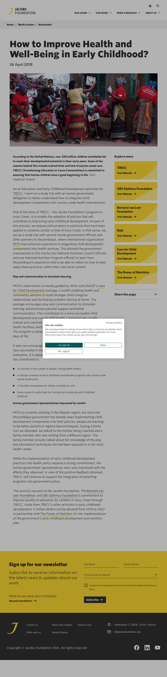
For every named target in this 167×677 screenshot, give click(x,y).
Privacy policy (114, 322)
